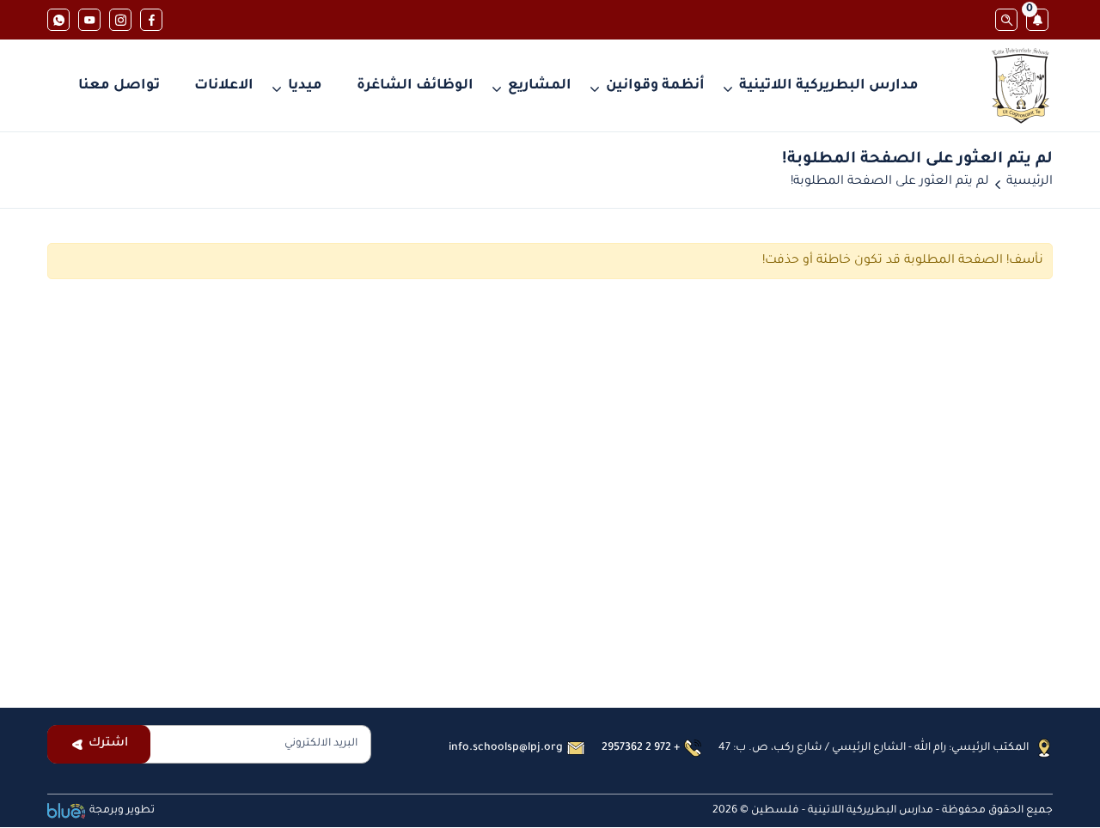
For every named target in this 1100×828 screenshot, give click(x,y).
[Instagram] (120, 20)
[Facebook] (151, 20)
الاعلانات (224, 86)
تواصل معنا (119, 86)
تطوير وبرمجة (122, 811)
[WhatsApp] (58, 20)
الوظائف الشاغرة (415, 86)
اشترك (108, 744)
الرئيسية (1029, 182)
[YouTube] (89, 20)
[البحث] (1006, 20)
